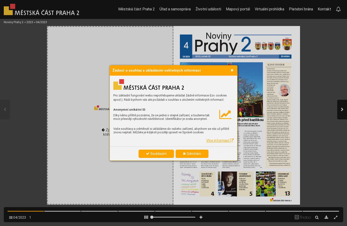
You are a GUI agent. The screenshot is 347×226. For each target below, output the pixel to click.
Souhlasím (158, 154)
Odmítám (193, 154)
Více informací (218, 140)
